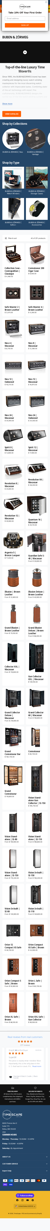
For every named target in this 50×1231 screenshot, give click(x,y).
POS (23, 1213)
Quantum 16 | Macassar (35, 521)
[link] (25, 1077)
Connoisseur (34, 751)
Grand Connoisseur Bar (13, 753)
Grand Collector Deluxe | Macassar (12, 715)
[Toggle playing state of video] (25, 52)
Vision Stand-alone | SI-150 (11, 874)
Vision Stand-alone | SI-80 (11, 838)
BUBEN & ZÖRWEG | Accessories (37, 223)
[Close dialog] (46, 2)
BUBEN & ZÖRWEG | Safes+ (13, 223)
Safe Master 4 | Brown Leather (36, 308)
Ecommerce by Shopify (34, 1213)
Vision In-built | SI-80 (12, 910)
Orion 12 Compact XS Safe (13, 946)
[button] (25, 1156)
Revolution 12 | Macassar (12, 517)
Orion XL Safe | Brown (12, 1018)
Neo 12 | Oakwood (9, 380)
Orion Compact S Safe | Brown (13, 982)
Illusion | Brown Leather (12, 593)
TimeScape (17, 1213)
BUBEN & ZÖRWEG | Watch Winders (13, 192)
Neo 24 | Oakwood (32, 416)
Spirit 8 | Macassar (9, 449)
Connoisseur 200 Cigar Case (36, 269)
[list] (25, 1095)
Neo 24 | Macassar (9, 416)
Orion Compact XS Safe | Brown (36, 946)
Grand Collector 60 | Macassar (36, 714)
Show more (7, 103)
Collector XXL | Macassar (12, 668)
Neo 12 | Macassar (33, 380)
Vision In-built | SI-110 (35, 910)
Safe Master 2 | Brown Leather (12, 308)
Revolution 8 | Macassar (11, 485)
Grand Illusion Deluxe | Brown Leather (35, 630)
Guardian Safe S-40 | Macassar (36, 557)
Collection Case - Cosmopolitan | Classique (13, 271)
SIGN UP (25, 25)
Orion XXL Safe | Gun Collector (36, 1018)
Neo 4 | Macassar (9, 344)
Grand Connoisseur (11, 792)
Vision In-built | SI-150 (35, 874)
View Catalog (11, 114)
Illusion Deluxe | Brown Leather (36, 593)
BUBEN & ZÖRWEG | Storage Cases (37, 192)
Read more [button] (21, 1069)
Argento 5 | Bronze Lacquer (12, 554)
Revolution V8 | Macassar (35, 481)
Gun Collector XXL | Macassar (36, 678)
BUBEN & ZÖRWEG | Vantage (35, 153)
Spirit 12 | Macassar (33, 449)
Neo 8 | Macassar (33, 344)
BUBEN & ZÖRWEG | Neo (13, 152)
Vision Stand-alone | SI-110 (35, 838)
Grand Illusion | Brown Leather (12, 629)
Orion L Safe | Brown (35, 982)
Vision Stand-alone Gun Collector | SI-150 (36, 800)
